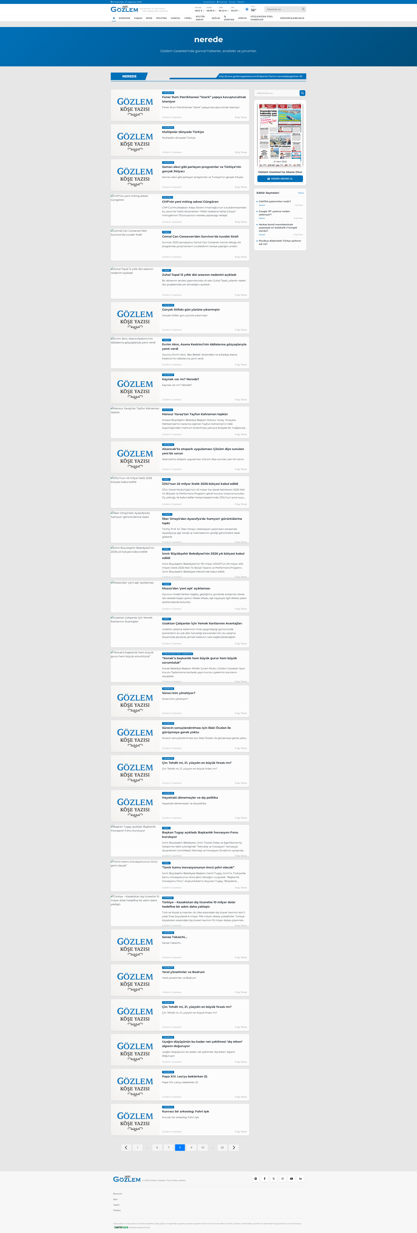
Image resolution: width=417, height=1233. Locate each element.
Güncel (175, 18)
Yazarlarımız (209, 2)
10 (202, 1147)
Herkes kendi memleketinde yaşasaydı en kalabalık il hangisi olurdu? (278, 227)
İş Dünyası (229, 18)
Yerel (188, 18)
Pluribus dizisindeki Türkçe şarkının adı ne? (280, 242)
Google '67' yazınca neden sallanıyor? (274, 213)
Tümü (301, 193)
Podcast (222, 2)
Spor (149, 18)
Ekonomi (124, 18)
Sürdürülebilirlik (292, 18)
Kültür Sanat (200, 18)
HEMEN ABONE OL (282, 178)
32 (222, 1147)
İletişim (240, 2)
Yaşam (138, 18)
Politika (161, 18)
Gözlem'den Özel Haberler (262, 18)
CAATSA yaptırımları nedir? (275, 201)
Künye (232, 2)
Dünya (242, 18)
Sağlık (216, 18)
